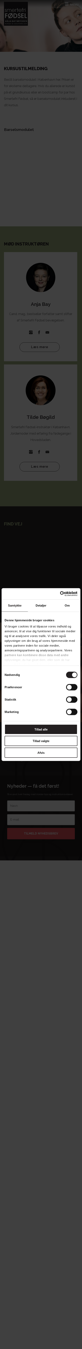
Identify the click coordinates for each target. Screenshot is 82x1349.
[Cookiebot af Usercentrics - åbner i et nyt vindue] (60, 593)
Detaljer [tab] (41, 605)
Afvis (41, 752)
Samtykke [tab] (15, 605)
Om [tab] (67, 605)
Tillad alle (41, 729)
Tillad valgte (41, 741)
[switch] (71, 687)
